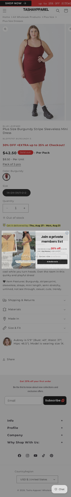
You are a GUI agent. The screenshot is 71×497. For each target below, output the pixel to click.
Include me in (52, 260)
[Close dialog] (67, 231)
